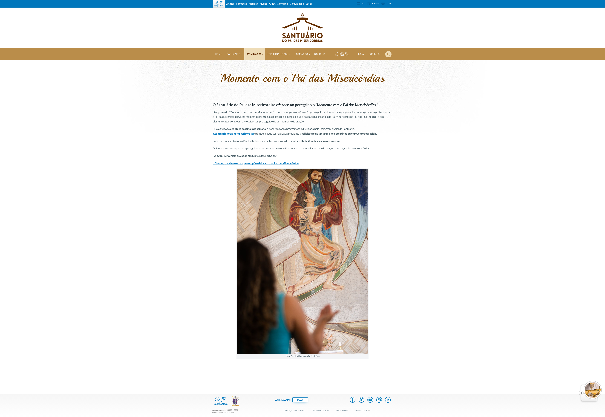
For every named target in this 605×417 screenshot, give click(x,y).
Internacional (361, 410)
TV (363, 4)
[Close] (581, 393)
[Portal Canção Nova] (219, 4)
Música (263, 3)
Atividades (254, 54)
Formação (301, 54)
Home (218, 54)
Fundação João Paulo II (295, 410)
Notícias (319, 54)
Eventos (230, 3)
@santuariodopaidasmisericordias (233, 133)
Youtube (370, 400)
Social (309, 3)
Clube (272, 3)
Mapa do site (342, 410)
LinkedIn (387, 400)
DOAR (300, 400)
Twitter (361, 400)
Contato (374, 54)
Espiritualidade (278, 54)
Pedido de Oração (320, 410)
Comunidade (297, 3)
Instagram (379, 400)
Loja (361, 54)
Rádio (375, 4)
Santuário (233, 54)
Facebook (352, 400)
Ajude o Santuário (342, 54)
